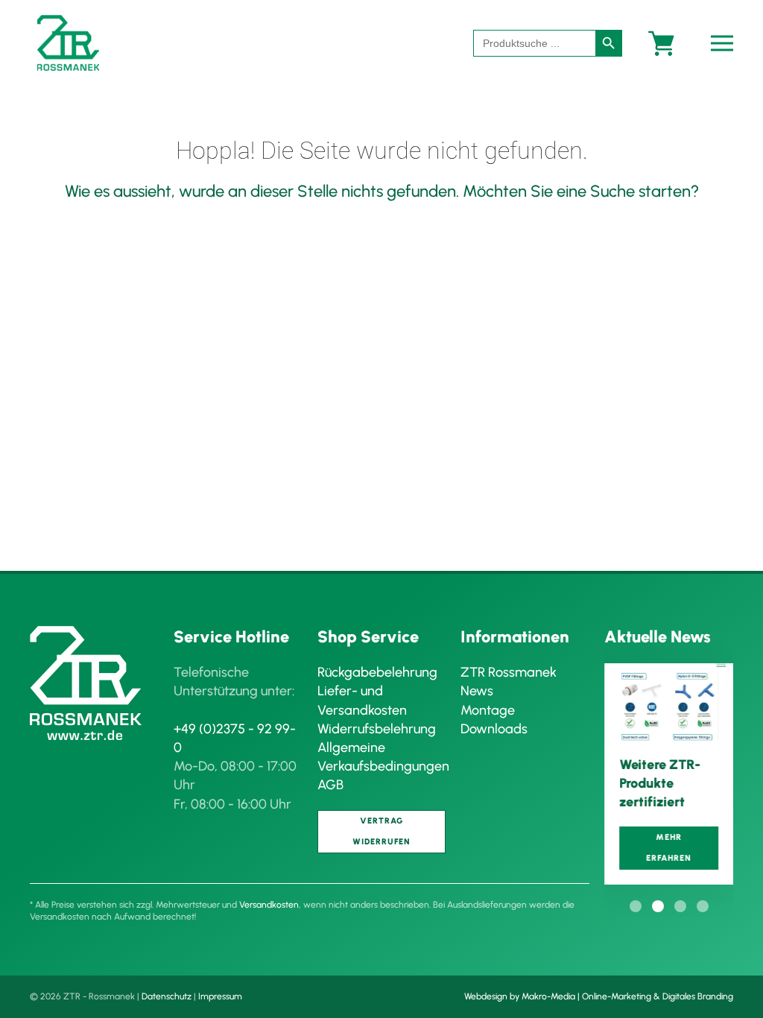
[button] (725, 42)
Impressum (220, 996)
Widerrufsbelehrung (376, 729)
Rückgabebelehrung (377, 672)
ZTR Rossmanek (508, 672)
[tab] (636, 906)
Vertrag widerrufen (381, 831)
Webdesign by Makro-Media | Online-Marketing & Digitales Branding (598, 996)
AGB (330, 785)
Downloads (494, 729)
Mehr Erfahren (668, 848)
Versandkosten (269, 905)
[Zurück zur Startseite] (68, 42)
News (476, 691)
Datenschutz (166, 996)
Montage (487, 710)
